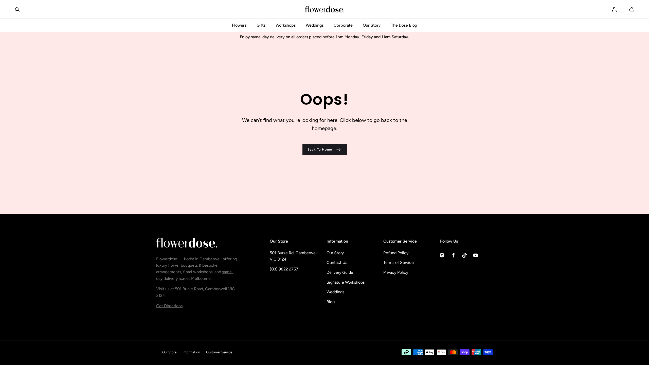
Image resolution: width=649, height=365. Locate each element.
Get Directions (169, 305)
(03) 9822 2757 (284, 269)
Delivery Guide (340, 272)
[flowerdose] (324, 9)
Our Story (372, 25)
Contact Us (337, 262)
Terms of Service (398, 262)
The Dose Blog (404, 25)
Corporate (343, 25)
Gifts (261, 25)
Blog (331, 301)
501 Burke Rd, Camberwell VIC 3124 (294, 256)
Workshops (286, 25)
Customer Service (219, 352)
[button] (17, 9)
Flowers (239, 25)
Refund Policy (395, 252)
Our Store (169, 352)
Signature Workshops (346, 282)
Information (191, 352)
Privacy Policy (395, 272)
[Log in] (614, 9)
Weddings (314, 25)
